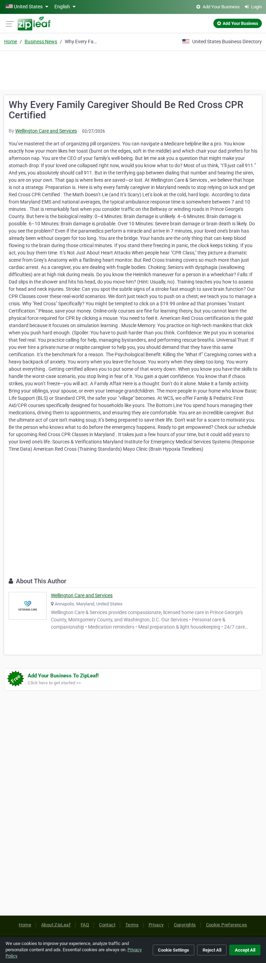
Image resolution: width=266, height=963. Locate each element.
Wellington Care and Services (46, 131)
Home (10, 41)
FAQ (85, 924)
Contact (107, 924)
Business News (41, 41)
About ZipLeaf (56, 924)
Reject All (212, 950)
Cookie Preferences (226, 924)
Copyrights (185, 924)
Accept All (245, 950)
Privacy (156, 924)
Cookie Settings (173, 950)
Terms (132, 924)
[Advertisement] (133, 69)
